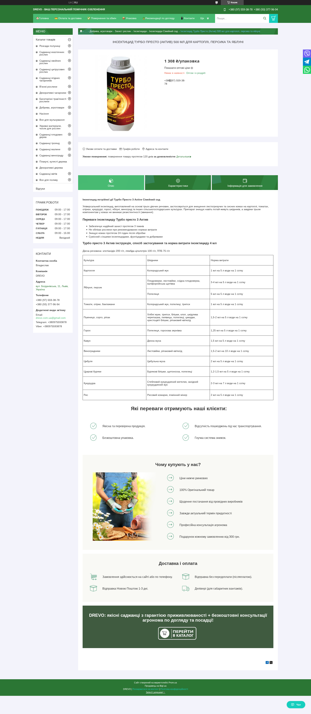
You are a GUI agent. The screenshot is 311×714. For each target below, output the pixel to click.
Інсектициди (140, 31)
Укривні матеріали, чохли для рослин (50, 127)
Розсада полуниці (49, 45)
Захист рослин (123, 31)
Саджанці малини (49, 149)
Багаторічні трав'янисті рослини (52, 100)
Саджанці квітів (48, 173)
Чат (298, 704)
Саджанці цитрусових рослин (52, 70)
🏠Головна (42, 18)
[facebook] (267, 663)
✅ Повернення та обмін (101, 18)
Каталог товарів (45, 39)
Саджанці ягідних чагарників (49, 79)
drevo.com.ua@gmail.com (51, 317)
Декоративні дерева (51, 167)
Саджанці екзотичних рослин (51, 53)
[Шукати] (264, 18)
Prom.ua (173, 682)
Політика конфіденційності (174, 689)
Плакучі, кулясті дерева (53, 161)
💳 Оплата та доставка (68, 18)
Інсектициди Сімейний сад (163, 31)
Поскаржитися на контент (145, 689)
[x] (271, 663)
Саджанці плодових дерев (50, 135)
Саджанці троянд (49, 143)
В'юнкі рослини (48, 86)
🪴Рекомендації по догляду (158, 18)
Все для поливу (48, 179)
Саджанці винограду (51, 155)
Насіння (44, 113)
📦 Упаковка (129, 18)
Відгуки (40, 188)
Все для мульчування (52, 119)
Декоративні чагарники (52, 92)
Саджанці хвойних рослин (50, 62)
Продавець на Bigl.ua (155, 686)
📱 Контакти (187, 18)
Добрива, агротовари (101, 31)
